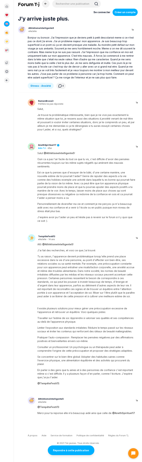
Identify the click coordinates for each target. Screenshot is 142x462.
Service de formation (61, 435)
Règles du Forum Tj (118, 435)
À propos (32, 435)
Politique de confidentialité (90, 435)
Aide (44, 435)
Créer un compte (125, 12)
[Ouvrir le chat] (133, 453)
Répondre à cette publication (71, 450)
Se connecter (102, 12)
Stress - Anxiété (40, 85)
